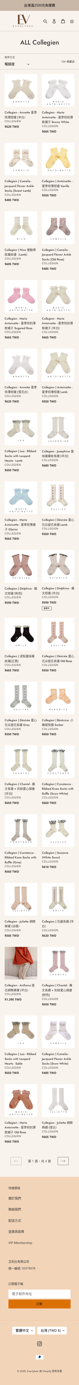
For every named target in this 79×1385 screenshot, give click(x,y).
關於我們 (14, 1198)
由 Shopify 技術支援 (50, 1371)
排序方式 (10, 57)
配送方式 (14, 1220)
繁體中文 (22, 1330)
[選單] (71, 20)
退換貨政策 (16, 1231)
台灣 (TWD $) (51, 1330)
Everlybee (33, 1371)
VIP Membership (20, 1243)
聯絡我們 (14, 1209)
